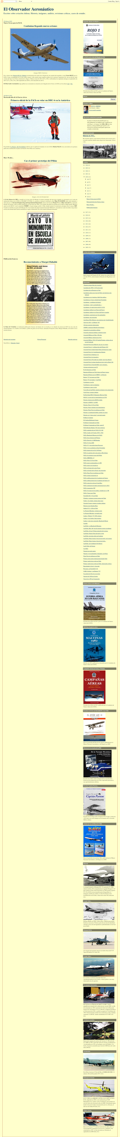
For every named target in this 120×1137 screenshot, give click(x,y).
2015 (87, 218)
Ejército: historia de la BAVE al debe (92, 400)
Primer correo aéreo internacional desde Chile (95, 558)
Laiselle (85, 523)
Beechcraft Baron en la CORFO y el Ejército (94, 375)
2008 (87, 238)
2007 (87, 241)
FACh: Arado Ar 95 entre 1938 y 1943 (93, 433)
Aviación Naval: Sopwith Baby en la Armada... (95, 364)
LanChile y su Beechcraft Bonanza (92, 526)
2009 (87, 235)
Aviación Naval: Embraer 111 (91, 354)
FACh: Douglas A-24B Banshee (91, 440)
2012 (87, 227)
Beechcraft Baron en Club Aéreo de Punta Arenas (96, 372)
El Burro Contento (88, 417)
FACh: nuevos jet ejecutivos (90, 465)
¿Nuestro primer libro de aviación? (92, 285)
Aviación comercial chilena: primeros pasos (94, 332)
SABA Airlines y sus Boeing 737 (91, 571)
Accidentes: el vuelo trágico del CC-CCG (94, 307)
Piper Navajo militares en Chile (91, 556)
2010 (87, 232)
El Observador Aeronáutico (29, 9)
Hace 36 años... (9, 158)
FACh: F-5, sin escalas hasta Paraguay (93, 445)
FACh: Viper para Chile (89, 493)
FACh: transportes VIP (89, 488)
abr (88, 191)
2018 (87, 177)
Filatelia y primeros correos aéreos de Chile (94, 498)
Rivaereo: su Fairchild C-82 (90, 569)
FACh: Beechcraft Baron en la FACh (92, 435)
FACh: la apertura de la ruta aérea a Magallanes (95, 453)
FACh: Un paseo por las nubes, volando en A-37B (96, 490)
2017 (87, 212)
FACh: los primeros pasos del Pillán (92, 455)
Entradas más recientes (9, 339)
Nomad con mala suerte (89, 551)
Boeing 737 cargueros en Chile (91, 377)
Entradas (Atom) (15, 343)
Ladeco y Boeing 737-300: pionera (92, 516)
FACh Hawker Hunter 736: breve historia (94, 427)
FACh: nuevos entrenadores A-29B (92, 463)
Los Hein (85, 548)
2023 (87, 168)
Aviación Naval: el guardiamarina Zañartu (94, 352)
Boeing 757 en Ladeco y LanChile (92, 380)
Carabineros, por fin (88, 382)
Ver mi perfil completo (95, 110)
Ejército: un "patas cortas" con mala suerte (94, 415)
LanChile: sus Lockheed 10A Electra (92, 543)
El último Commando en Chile (91, 422)
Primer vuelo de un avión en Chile (92, 561)
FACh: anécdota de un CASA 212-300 (93, 430)
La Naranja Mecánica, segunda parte (92, 513)
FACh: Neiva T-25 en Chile (90, 460)
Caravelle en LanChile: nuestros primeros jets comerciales (98, 390)
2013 (87, 224)
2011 (87, 230)
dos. (72, 84)
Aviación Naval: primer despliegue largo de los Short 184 (98, 362)
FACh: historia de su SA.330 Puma (92, 450)
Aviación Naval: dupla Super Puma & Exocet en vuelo (97, 349)
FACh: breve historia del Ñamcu (91, 438)
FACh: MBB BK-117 (88, 458)
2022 (87, 171)
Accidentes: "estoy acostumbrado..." (92, 305)
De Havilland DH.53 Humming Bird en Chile (95, 395)
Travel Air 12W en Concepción (91, 579)
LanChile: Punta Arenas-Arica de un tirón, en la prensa (97, 538)
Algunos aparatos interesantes (91, 325)
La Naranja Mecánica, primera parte (92, 511)
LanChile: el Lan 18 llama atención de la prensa (95, 531)
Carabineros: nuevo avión (90, 387)
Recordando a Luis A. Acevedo (91, 566)
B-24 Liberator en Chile (89, 370)
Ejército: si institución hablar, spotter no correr (95, 412)
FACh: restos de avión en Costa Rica (92, 483)
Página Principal (41, 339)
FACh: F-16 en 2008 (88, 443)
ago (88, 179)
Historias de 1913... (89, 136)
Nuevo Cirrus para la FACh (13, 23)
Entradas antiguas (72, 339)
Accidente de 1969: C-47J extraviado (93, 288)
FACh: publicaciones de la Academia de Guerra (95, 478)
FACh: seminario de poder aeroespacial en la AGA (96, 485)
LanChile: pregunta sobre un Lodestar (93, 536)
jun (88, 185)
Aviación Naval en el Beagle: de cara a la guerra (95, 344)
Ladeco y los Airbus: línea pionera (92, 518)
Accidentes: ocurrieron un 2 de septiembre (94, 315)
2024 (87, 165)
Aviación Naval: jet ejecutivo (91, 357)
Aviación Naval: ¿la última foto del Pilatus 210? (95, 347)
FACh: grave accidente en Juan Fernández (94, 448)
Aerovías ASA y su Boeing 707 (91, 322)
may (88, 188)
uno (68, 84)
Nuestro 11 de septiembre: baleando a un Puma (95, 553)
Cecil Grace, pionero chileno (90, 392)
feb (88, 197)
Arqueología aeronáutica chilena (91, 330)
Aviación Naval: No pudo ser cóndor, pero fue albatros (97, 359)
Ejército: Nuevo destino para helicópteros (94, 407)
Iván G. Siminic (96, 106)
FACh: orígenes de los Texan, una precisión (94, 470)
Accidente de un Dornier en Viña (91, 290)
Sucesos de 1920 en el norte (90, 576)
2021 (87, 174)
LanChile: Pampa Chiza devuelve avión (93, 533)
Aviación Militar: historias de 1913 (92, 337)
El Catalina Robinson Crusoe (90, 420)
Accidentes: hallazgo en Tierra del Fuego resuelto (96, 312)
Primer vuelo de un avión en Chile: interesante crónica (97, 563)
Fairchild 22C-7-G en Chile (90, 496)
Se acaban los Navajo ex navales (91, 574)
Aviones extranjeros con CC (90, 367)
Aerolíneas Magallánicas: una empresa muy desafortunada (98, 320)
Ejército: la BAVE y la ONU (90, 402)
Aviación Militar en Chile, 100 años (92, 335)
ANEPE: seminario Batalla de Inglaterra (93, 327)
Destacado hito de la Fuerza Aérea (15, 97)
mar (88, 194)
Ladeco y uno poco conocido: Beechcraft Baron (95, 521)
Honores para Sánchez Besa (90, 506)
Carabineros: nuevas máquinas (91, 385)
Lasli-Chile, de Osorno (89, 546)
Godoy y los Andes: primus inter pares (93, 501)
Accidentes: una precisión (90, 317)
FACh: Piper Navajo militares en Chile (93, 473)
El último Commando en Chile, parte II (93, 425)
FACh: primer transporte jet (90, 475)
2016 (87, 215)
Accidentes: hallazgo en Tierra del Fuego (94, 310)
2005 (87, 247)
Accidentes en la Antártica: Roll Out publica (94, 297)
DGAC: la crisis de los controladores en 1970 (95, 397)
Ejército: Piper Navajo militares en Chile (94, 410)
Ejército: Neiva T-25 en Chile (91, 405)
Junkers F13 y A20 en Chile (90, 508)
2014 (87, 221)
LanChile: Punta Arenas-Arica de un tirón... (94, 541)
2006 (87, 244)
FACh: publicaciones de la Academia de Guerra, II (96, 480)
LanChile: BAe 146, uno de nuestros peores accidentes (97, 528)
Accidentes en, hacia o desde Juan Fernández (94, 300)
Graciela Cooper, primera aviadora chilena (94, 503)
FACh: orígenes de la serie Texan (91, 468)
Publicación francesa (11, 259)
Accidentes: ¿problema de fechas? (92, 302)
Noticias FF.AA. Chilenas (19, 75)
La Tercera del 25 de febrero (18, 147)
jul (88, 182)
